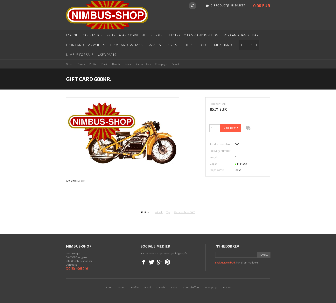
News (128, 64)
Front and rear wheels (85, 45)
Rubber (156, 35)
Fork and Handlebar (240, 35)
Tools (204, 45)
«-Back (159, 212)
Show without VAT (184, 212)
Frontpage (161, 64)
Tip (168, 212)
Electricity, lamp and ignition (192, 35)
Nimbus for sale (79, 55)
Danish (116, 64)
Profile (93, 64)
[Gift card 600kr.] (122, 134)
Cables (171, 45)
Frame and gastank (126, 45)
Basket (175, 64)
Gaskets (154, 45)
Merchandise (225, 45)
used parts (107, 55)
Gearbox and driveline (126, 35)
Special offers (143, 64)
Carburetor (92, 35)
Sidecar (188, 45)
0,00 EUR (261, 5)
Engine (72, 35)
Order (69, 64)
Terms (81, 64)
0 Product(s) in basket (228, 5)
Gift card (249, 45)
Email (104, 64)
